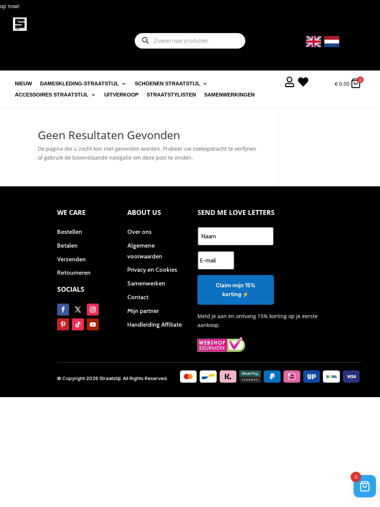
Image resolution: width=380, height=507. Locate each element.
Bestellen (69, 231)
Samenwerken (146, 283)
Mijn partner (143, 310)
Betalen (67, 245)
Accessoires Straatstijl (52, 95)
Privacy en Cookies (152, 269)
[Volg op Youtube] (93, 324)
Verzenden (71, 259)
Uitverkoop (121, 95)
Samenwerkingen (229, 95)
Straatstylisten (171, 95)
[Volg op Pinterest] (63, 324)
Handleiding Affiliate (154, 324)
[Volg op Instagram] (93, 309)
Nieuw (23, 83)
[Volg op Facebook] (63, 309)
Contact (137, 297)
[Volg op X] (78, 309)
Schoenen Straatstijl (167, 83)
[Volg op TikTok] (78, 324)
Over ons (139, 231)
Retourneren (74, 272)
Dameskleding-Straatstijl (79, 83)
